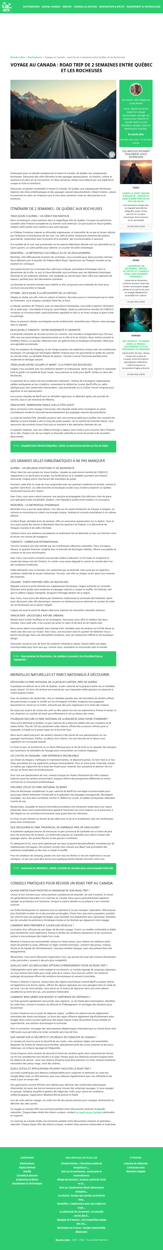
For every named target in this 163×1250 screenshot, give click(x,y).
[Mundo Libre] (7, 6)
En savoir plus (136, 134)
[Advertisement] (81, 34)
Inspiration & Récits (112, 6)
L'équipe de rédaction (136, 1163)
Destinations (31, 6)
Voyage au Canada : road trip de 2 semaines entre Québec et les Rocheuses (81, 68)
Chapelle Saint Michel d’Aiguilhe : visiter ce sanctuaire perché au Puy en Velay (64, 445)
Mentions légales (135, 1171)
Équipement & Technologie (143, 6)
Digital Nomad (51, 6)
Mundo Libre (17, 57)
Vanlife (67, 6)
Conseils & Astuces (85, 6)
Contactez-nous (136, 1167)
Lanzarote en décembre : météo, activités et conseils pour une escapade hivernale (67, 867)
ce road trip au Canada (89, 1112)
